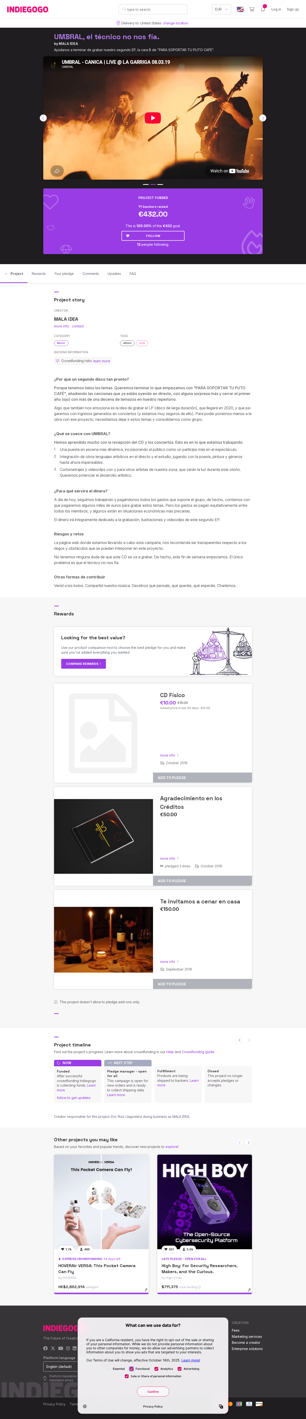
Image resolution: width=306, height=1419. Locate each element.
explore (171, 1147)
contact (78, 326)
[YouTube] (60, 1348)
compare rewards (82, 664)
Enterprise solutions (247, 1349)
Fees (236, 1330)
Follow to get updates (74, 1098)
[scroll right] (262, 118)
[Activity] (263, 9)
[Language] (240, 9)
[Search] (124, 9)
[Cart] (251, 9)
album (127, 343)
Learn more (116, 1095)
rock (142, 343)
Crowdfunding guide (198, 1052)
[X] (53, 1348)
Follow (153, 236)
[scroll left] (43, 118)
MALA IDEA (68, 44)
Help (170, 1052)
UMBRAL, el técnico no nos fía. (107, 36)
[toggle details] (148, 1292)
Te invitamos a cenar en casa (200, 901)
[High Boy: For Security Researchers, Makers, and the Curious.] (204, 1202)
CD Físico (172, 695)
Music (61, 343)
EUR (218, 9)
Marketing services (247, 1336)
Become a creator (246, 1342)
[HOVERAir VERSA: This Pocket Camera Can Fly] (101, 1202)
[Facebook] (45, 1348)
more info (61, 326)
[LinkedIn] (74, 1348)
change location (175, 23)
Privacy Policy (54, 1404)
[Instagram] (68, 1348)
